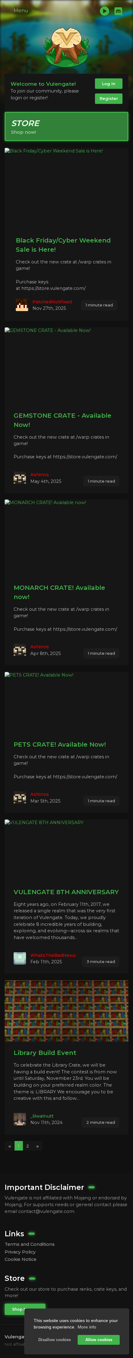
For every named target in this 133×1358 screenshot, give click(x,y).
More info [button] (87, 1326)
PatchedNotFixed (52, 302)
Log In (108, 83)
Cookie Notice (20, 1259)
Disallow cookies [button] (54, 1340)
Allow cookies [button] (98, 1340)
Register (109, 98)
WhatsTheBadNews (53, 955)
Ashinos (39, 474)
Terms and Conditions (30, 1244)
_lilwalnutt (42, 1116)
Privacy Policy (20, 1252)
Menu (20, 11)
